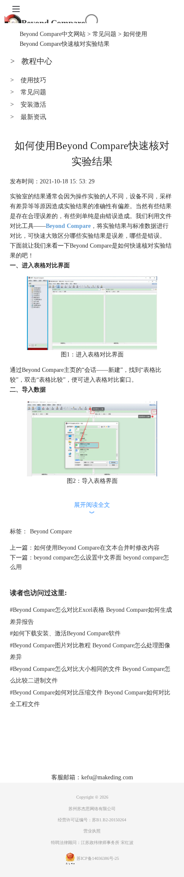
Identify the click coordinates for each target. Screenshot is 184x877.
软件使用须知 (109, 766)
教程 (113, 753)
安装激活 (28, 104)
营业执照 (92, 831)
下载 (76, 753)
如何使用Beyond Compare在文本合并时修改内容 (97, 548)
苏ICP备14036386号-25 (98, 858)
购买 (94, 753)
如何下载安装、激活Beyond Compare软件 (65, 633)
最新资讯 (28, 117)
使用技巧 (28, 80)
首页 (39, 753)
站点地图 (138, 753)
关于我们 (72, 766)
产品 (58, 753)
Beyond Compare (53, 22)
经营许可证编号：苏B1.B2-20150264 (92, 819)
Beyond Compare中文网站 (53, 34)
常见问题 (104, 34)
